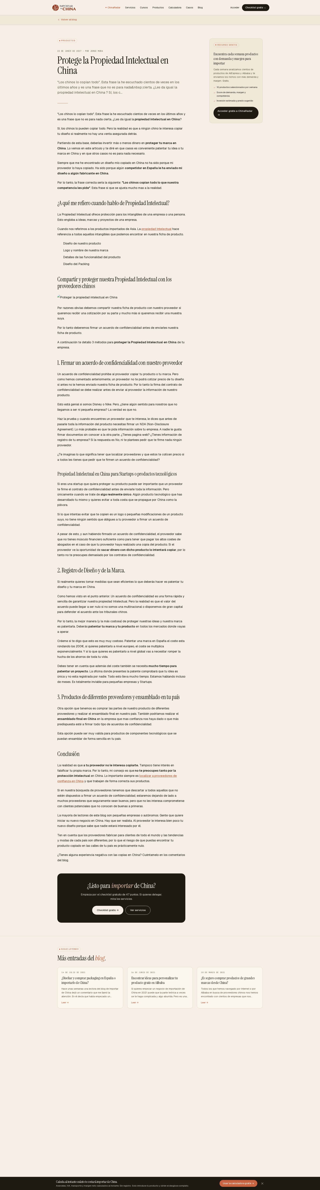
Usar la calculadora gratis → (238, 1183)
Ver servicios (138, 910)
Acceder (234, 7)
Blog (200, 7)
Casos (189, 7)
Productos (158, 7)
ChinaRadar (114, 7)
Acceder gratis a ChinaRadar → (235, 112)
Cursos (144, 7)
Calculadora (174, 7)
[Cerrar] (262, 1183)
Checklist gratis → (255, 7)
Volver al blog (69, 19)
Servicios (130, 7)
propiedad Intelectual (157, 229)
